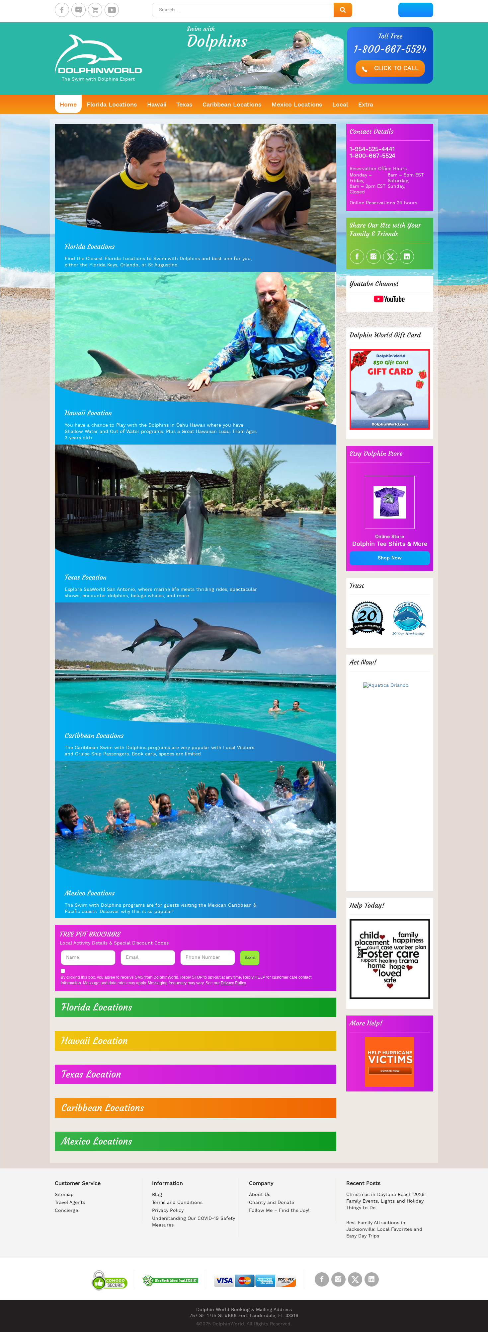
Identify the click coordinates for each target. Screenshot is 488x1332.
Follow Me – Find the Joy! (279, 1211)
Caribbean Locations (232, 105)
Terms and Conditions (177, 1203)
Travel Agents (70, 1203)
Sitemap (64, 1195)
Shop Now (390, 558)
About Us (259, 1195)
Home (68, 105)
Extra (365, 105)
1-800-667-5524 (390, 49)
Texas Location (91, 1074)
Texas (184, 105)
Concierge (66, 1211)
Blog (157, 1195)
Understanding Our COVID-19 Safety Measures (193, 1222)
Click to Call (395, 68)
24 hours (407, 203)
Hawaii (156, 105)
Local (340, 105)
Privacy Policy (233, 983)
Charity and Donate (271, 1203)
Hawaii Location (94, 1041)
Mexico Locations (297, 105)
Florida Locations (112, 105)
